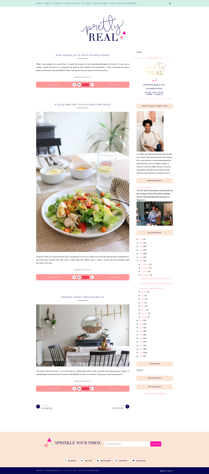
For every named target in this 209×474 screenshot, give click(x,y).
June (143, 299)
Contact (59, 3)
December (145, 264)
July (142, 295)
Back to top (165, 471)
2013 (141, 342)
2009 (141, 356)
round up (83, 294)
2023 (141, 250)
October (144, 271)
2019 (141, 320)
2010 (141, 353)
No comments (53, 85)
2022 (141, 253)
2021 (141, 257)
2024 (141, 246)
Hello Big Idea (69, 470)
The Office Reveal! (144, 187)
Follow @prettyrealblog (155, 393)
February (144, 313)
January (144, 317)
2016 (141, 331)
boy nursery (82, 52)
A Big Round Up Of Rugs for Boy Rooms (83, 55)
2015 (141, 335)
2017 (141, 327)
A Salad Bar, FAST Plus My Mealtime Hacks (83, 104)
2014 (141, 338)
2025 (141, 243)
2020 (141, 261)
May (142, 303)
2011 (141, 349)
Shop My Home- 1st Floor (78, 3)
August (144, 292)
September (145, 275)
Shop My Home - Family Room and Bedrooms (115, 3)
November (145, 268)
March (143, 310)
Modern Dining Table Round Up (82, 297)
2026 (141, 239)
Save (86, 85)
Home (38, 3)
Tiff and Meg (114, 85)
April (143, 306)
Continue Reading (82, 77)
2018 (141, 324)
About (48, 3)
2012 (141, 345)
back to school (82, 101)
